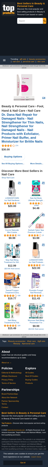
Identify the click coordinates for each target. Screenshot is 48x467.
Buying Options (13, 156)
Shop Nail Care (8, 178)
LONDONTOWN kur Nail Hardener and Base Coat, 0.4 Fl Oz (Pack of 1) (12, 199)
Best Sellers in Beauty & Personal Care (31, 4)
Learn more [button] (36, 457)
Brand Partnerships (10, 394)
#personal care (28, 343)
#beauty (16, 343)
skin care (41, 61)
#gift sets (41, 341)
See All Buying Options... (13, 163)
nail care (16, 61)
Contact (5, 407)
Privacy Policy (7, 380)
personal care (28, 61)
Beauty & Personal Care (18, 106)
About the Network (9, 397)
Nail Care (34, 110)
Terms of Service (9, 383)
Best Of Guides (31, 376)
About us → (6, 362)
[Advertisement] (24, 40)
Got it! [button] (22, 463)
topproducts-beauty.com (16, 430)
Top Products (7, 423)
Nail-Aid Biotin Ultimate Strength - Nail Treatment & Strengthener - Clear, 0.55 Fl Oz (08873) (36, 199)
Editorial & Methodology (12, 373)
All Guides (29, 373)
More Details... (36, 163)
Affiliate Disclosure (9, 376)
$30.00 (6, 149)
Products (29, 383)
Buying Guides (31, 380)
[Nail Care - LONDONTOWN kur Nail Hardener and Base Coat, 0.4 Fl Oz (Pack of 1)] (19, 183)
